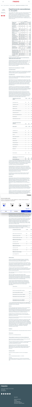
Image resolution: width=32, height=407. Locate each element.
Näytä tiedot (27, 208)
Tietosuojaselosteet (17, 401)
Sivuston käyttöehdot (17, 399)
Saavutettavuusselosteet (18, 402)
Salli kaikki (26, 211)
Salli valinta (16, 211)
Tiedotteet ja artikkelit (12, 5)
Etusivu (2, 5)
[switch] (12, 205)
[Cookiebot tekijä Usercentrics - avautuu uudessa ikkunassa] (27, 195)
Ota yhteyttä (3, 389)
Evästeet (15, 400)
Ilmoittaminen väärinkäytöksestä (19, 403)
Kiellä (6, 211)
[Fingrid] (16, 1)
